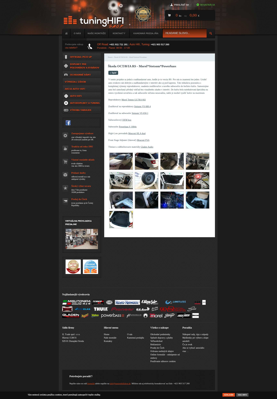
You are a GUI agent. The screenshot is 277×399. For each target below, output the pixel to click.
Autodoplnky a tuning (85, 103)
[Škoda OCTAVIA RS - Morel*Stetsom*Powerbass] (121, 169)
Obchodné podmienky (160, 334)
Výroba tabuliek (80, 110)
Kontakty (119, 33)
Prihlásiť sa (181, 5)
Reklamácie (155, 344)
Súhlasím (228, 395)
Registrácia (207, 5)
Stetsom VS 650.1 (140, 113)
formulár (91, 383)
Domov (110, 57)
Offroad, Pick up (81, 57)
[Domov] (94, 22)
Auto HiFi (76, 96)
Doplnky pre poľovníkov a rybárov (84, 66)
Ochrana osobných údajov (162, 351)
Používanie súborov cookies (163, 361)
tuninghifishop (68, 122)
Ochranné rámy (80, 74)
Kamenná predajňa (145, 33)
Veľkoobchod (156, 341)
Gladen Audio (147, 147)
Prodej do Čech (157, 348)
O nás (77, 33)
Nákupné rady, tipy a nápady (195, 334)
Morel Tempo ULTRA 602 (134, 100)
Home (66, 33)
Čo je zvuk (187, 344)
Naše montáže (97, 33)
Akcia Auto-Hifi (75, 88)
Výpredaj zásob (75, 81)
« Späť (113, 73)
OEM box (126, 120)
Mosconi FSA (143, 140)
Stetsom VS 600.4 (142, 106)
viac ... (185, 351)
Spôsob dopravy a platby (161, 338)
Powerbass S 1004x (128, 127)
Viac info (242, 395)
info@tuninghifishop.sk (120, 383)
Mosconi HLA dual (137, 133)
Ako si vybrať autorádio (193, 348)
